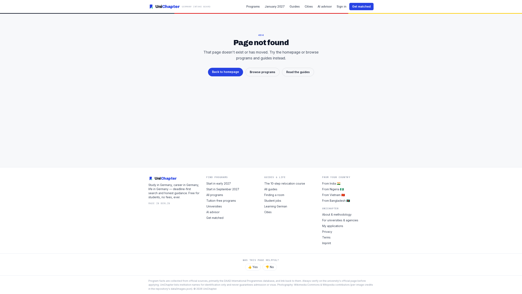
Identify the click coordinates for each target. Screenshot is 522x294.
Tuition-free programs (221, 200)
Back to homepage (225, 72)
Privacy (327, 231)
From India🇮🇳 (331, 183)
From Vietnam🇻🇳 (333, 195)
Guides (295, 6)
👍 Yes (253, 267)
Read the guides (298, 72)
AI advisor (325, 6)
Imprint (326, 243)
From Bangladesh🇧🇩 (336, 200)
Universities (214, 206)
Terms (326, 237)
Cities (309, 6)
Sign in (341, 6)
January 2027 (275, 6)
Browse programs (262, 72)
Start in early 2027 (218, 183)
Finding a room (274, 195)
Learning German (275, 206)
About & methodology (337, 214)
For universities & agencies (340, 220)
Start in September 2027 (222, 189)
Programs (253, 6)
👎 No (269, 267)
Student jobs (272, 200)
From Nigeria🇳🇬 (333, 189)
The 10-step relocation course (284, 183)
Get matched (361, 6)
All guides (270, 189)
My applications (332, 226)
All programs (214, 195)
